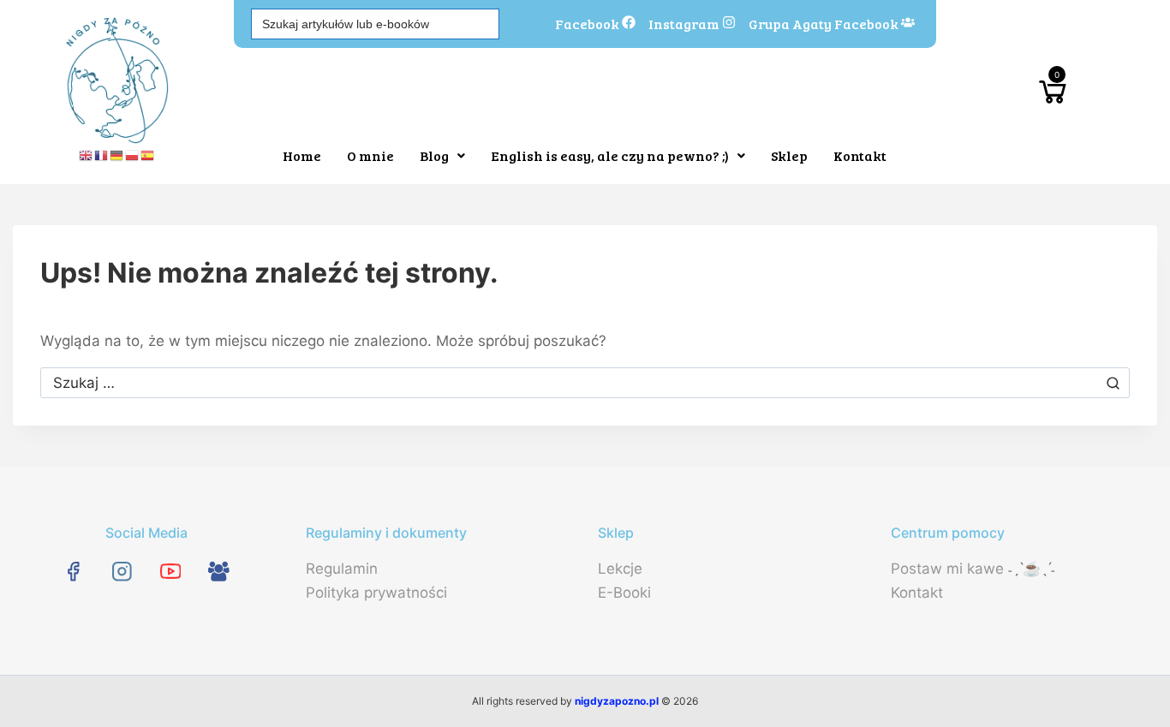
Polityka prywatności (376, 592)
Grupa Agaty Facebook (825, 22)
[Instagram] (122, 571)
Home (302, 155)
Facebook (588, 22)
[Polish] (132, 155)
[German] (117, 155)
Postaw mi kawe (947, 568)
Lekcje (620, 568)
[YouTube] (170, 571)
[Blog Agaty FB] (219, 571)
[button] (442, 156)
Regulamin (342, 568)
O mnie (370, 155)
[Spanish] (148, 155)
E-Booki (624, 592)
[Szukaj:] (585, 382)
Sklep (789, 155)
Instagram (685, 22)
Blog (434, 155)
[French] (102, 155)
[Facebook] (73, 571)
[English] (86, 155)
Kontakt (859, 155)
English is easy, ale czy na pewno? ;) (610, 155)
